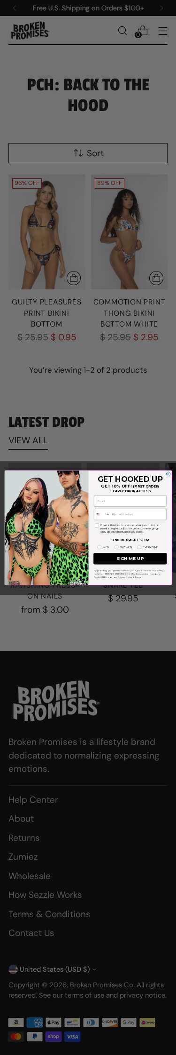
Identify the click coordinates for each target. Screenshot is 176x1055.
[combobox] (102, 514)
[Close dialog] (168, 474)
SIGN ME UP (130, 558)
